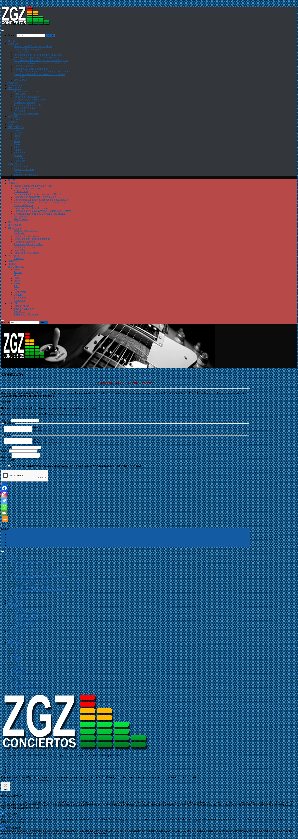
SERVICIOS (14, 88)
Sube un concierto (24, 169)
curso (47, 393)
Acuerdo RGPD (10, 460)
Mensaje (6, 457)
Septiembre (20, 152)
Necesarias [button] (7, 810)
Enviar (5, 483)
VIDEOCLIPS (15, 85)
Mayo (17, 141)
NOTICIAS (13, 116)
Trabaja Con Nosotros (26, 175)
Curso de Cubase (23, 66)
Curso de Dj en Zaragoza (27, 49)
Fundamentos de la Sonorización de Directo (38, 55)
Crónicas (19, 119)
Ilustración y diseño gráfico (28, 105)
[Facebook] (4, 488)
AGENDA (12, 82)
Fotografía (19, 110)
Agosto (17, 149)
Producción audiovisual (27, 96)
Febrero (18, 133)
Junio (17, 144)
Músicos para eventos (26, 91)
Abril (16, 138)
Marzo (17, 136)
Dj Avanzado (21, 52)
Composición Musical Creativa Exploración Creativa (42, 71)
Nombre (36, 427)
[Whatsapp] (4, 507)
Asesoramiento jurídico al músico (32, 99)
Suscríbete (19, 172)
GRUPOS (12, 122)
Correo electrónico (42, 439)
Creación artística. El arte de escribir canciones (39, 74)
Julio (16, 147)
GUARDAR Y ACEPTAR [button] (15, 836)
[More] (5, 519)
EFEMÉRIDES (15, 127)
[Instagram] (4, 494)
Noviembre (20, 158)
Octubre (18, 155)
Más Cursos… (21, 80)
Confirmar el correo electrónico (49, 442)
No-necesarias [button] (9, 824)
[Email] (4, 513)
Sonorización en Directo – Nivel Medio (35, 57)
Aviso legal (131, 755)
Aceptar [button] (96, 780)
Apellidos (37, 430)
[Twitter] (4, 500)
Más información (111, 780)
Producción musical (24, 108)
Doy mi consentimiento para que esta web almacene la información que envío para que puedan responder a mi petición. (76, 465)
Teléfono (6, 447)
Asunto (6, 420)
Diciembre (19, 161)
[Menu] (2, 30)
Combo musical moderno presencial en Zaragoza (41, 60)
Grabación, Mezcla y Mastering (31, 68)
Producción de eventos (26, 113)
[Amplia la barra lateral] (2, 524)
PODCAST (13, 124)
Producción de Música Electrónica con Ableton (39, 63)
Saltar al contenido (11, 2)
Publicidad (19, 94)
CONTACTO (14, 163)
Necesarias (11, 813)
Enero (17, 130)
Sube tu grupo (21, 166)
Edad (5, 451)
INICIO (11, 41)
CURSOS (12, 43)
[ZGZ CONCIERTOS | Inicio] (25, 24)
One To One (20, 77)
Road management (24, 102)
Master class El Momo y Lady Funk (33, 46)
